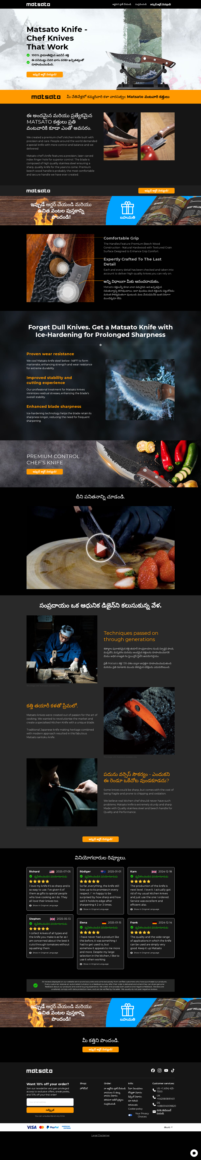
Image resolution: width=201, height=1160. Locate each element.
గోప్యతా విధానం (135, 1092)
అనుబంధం (133, 1104)
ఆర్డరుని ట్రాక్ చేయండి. (121, 4)
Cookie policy (135, 1108)
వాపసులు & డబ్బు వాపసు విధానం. (112, 1094)
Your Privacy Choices (142, 1115)
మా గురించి (133, 1100)
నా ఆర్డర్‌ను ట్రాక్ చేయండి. (115, 1088)
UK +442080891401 (166, 1097)
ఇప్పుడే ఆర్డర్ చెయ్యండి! (160, 4)
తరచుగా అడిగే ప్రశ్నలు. (114, 1099)
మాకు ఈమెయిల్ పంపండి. (164, 1112)
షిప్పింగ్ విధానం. (135, 1096)
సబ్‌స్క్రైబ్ (50, 1110)
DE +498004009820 (166, 1104)
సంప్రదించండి (141, 4)
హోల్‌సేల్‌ (84, 1088)
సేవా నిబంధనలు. (135, 1088)
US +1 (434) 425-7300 (165, 1090)
